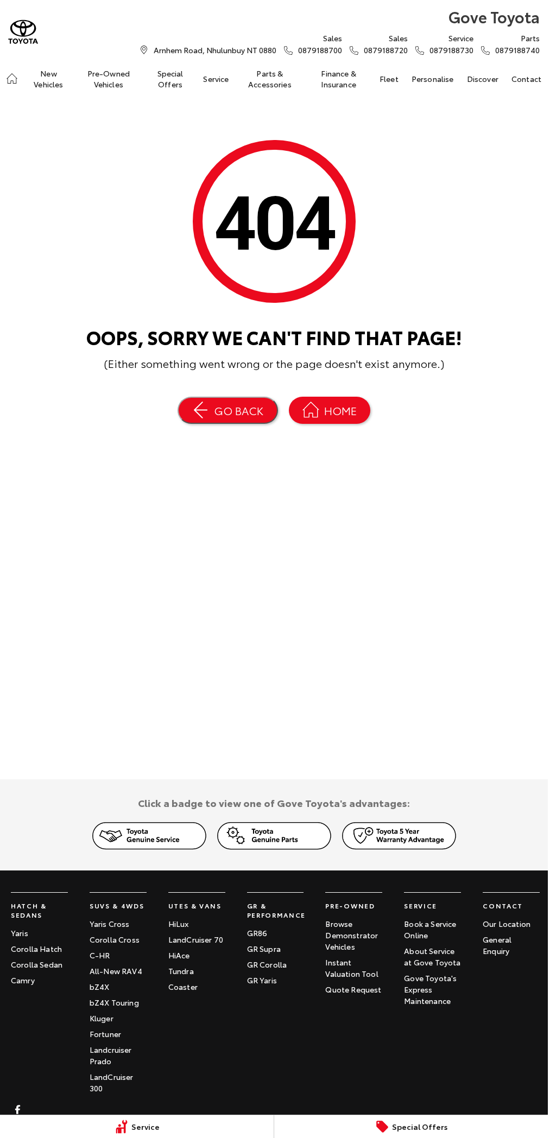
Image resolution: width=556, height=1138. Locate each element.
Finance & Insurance (338, 79)
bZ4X (100, 986)
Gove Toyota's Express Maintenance (430, 989)
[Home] (12, 79)
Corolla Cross (115, 939)
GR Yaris (262, 980)
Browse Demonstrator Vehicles (351, 935)
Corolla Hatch (36, 948)
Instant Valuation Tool (351, 968)
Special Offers (170, 79)
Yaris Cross (110, 923)
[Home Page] (23, 32)
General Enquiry (497, 945)
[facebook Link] (17, 1109)
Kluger (101, 1018)
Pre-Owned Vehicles (108, 79)
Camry (23, 980)
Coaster (183, 986)
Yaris (19, 932)
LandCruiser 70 (195, 939)
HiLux (178, 923)
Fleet (389, 78)
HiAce (179, 955)
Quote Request (353, 989)
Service (216, 78)
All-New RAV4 (116, 970)
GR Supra (264, 948)
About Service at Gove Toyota (432, 956)
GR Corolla (267, 964)
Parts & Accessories (270, 79)
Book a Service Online (430, 929)
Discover (482, 78)
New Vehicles (48, 79)
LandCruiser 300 (112, 1082)
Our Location (506, 923)
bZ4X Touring (114, 1002)
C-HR (100, 955)
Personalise (433, 78)
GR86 (257, 932)
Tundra (181, 970)
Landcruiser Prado (111, 1055)
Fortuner (105, 1033)
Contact (526, 78)
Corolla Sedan (36, 964)
